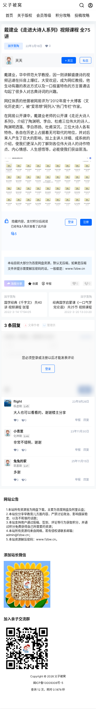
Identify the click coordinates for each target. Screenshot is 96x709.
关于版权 (24, 15)
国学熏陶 (13, 46)
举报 (78, 420)
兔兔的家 (20, 461)
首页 (9, 15)
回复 (86, 420)
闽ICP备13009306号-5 (48, 683)
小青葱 (18, 431)
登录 (71, 222)
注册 (86, 222)
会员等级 (43, 15)
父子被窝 (60, 676)
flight (18, 401)
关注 (70, 60)
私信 (85, 60)
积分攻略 (62, 15)
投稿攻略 (82, 15)
